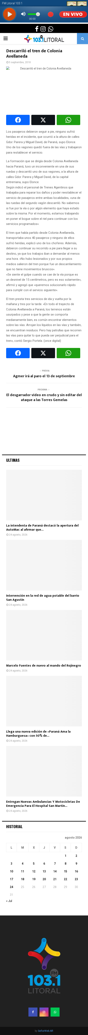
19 (33, 879)
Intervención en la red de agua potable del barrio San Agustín (42, 598)
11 (22, 871)
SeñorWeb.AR (45, 1030)
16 (76, 871)
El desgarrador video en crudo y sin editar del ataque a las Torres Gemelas (44, 397)
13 (44, 871)
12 (33, 871)
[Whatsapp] (55, 1012)
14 (54, 871)
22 (65, 879)
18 (22, 879)
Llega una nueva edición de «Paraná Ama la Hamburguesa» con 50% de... (38, 734)
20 (44, 879)
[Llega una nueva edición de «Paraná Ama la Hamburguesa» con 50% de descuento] (44, 701)
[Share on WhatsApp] (68, 120)
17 (11, 879)
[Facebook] (32, 1012)
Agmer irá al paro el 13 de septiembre (44, 376)
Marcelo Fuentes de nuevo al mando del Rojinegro (43, 665)
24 (11, 887)
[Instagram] (44, 1012)
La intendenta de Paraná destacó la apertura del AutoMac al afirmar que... (42, 527)
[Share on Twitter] (43, 120)
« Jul (9, 901)
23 (76, 879)
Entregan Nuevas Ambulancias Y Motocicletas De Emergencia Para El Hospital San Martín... (43, 804)
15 (65, 871)
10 (11, 871)
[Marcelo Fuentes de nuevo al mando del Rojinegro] (44, 635)
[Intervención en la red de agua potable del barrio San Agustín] (44, 565)
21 (54, 879)
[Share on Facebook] (18, 120)
